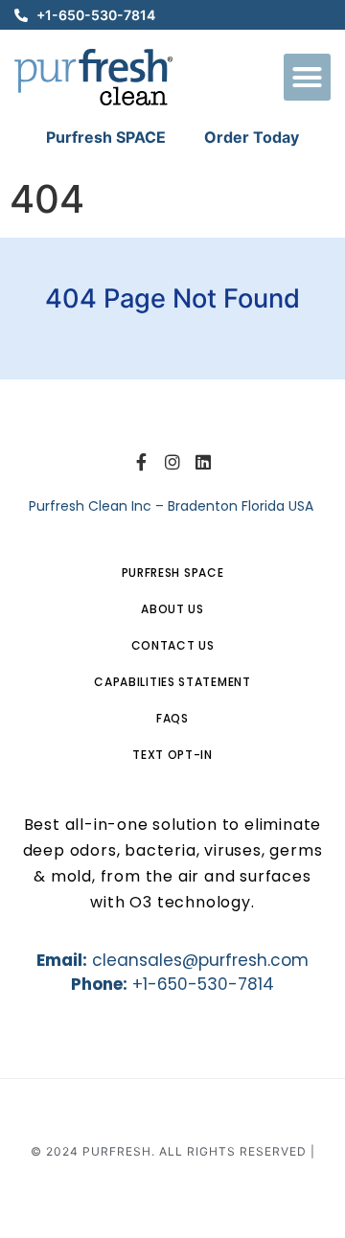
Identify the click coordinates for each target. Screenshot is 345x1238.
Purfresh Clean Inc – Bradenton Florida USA (173, 506)
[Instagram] (172, 462)
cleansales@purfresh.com (200, 960)
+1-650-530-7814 (203, 984)
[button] (308, 78)
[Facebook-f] (141, 462)
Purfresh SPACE (106, 137)
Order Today (251, 137)
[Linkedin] (203, 462)
